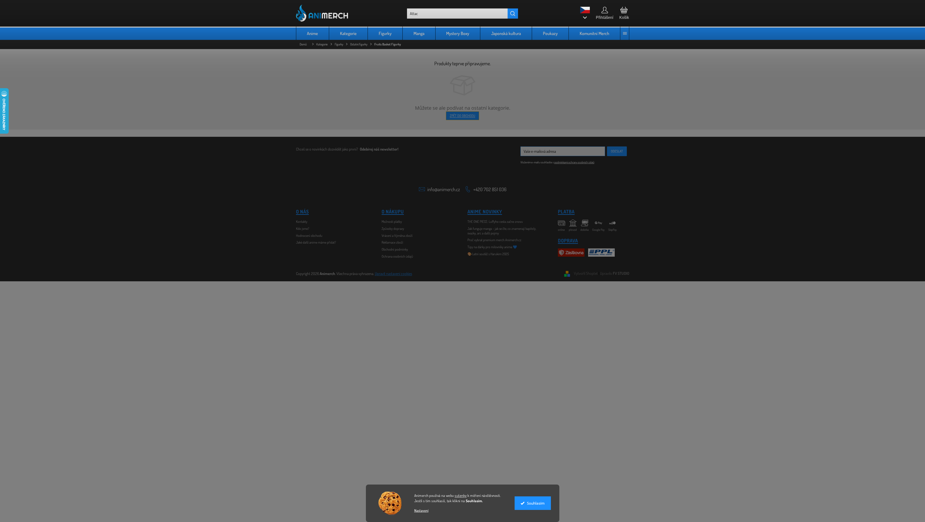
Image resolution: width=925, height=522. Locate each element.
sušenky (461, 495)
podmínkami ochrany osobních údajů (574, 162)
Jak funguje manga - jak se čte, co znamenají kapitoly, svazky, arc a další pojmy (501, 230)
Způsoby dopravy (393, 228)
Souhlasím (536, 503)
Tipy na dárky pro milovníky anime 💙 (492, 247)
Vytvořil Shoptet (586, 273)
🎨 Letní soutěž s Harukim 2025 (488, 254)
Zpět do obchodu (462, 116)
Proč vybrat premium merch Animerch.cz (494, 240)
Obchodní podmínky (395, 249)
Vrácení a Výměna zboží (397, 235)
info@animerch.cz (443, 189)
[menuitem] (312, 33)
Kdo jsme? (302, 228)
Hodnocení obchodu (309, 235)
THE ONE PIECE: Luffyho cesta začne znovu (495, 221)
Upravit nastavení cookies (393, 273)
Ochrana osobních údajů (397, 256)
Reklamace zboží (392, 242)
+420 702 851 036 (489, 189)
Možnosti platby (392, 221)
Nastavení (421, 510)
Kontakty (301, 221)
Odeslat (617, 151)
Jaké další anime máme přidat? (316, 242)
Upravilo (614, 273)
